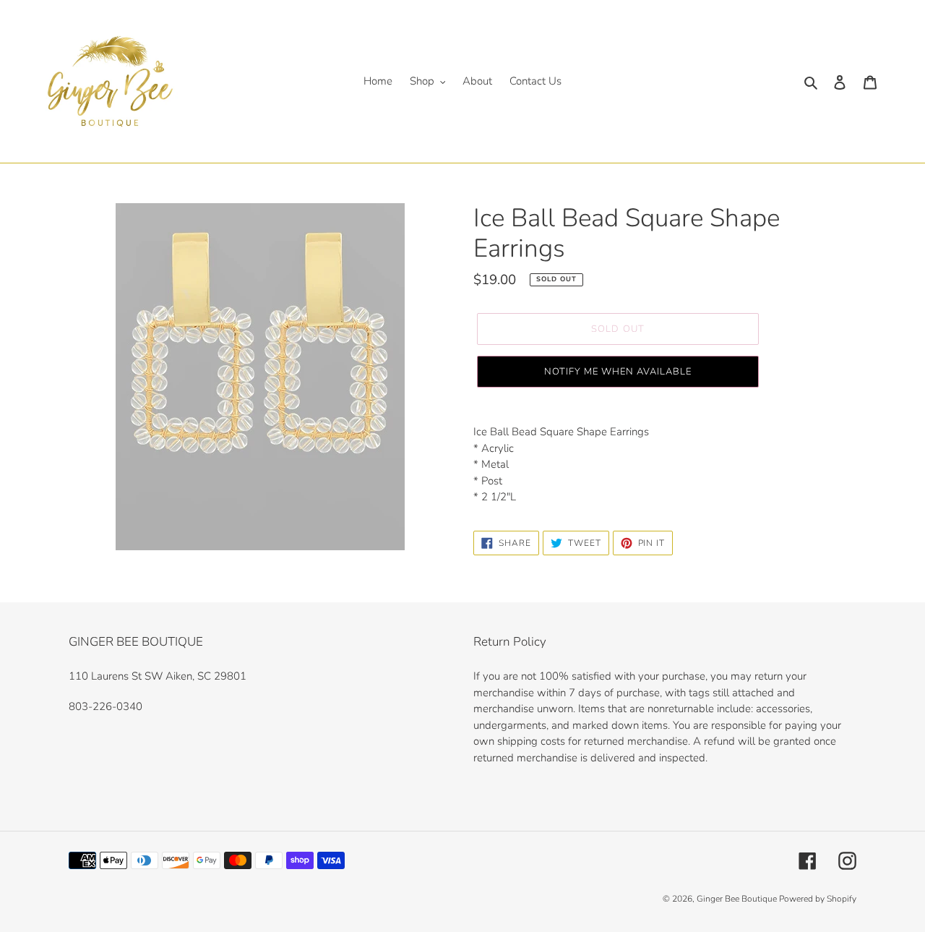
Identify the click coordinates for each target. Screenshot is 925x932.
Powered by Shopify (817, 899)
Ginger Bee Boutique (738, 899)
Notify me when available (618, 371)
